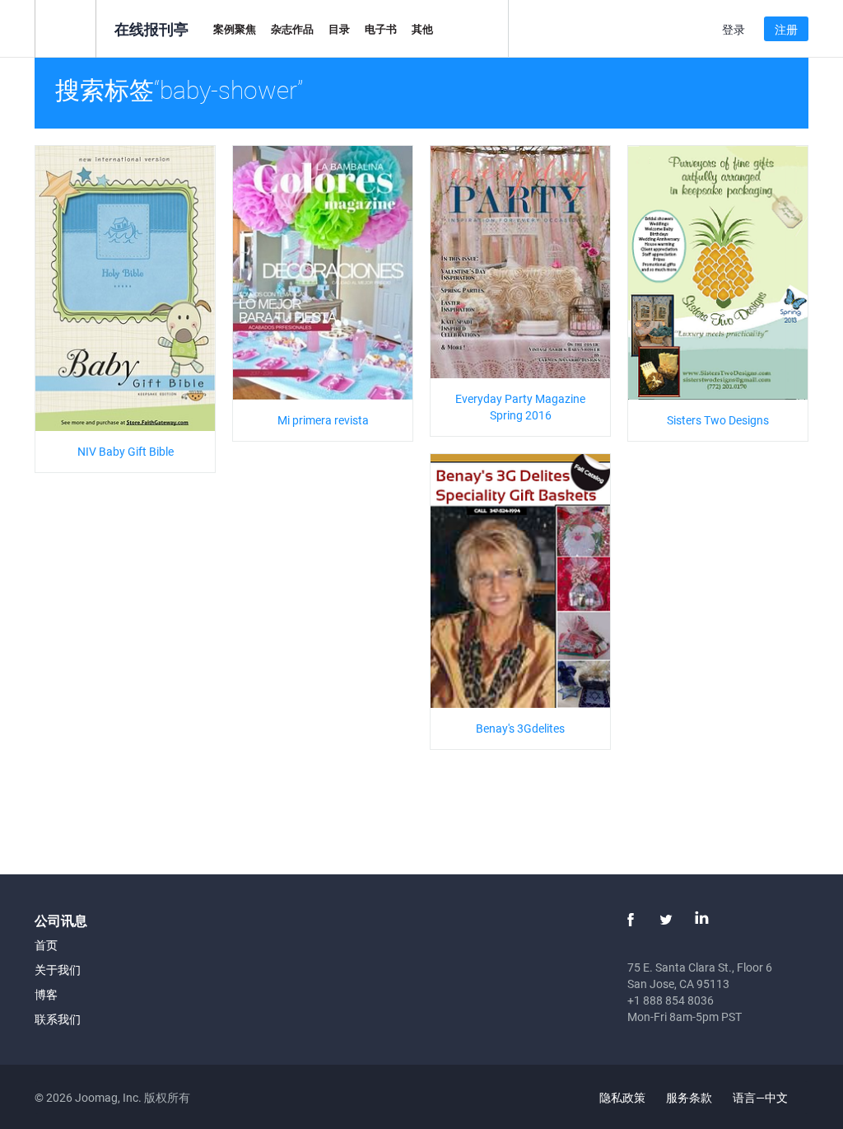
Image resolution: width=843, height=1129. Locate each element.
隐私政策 (622, 1097)
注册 (786, 29)
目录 (339, 28)
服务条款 (689, 1097)
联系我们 (58, 1019)
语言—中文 (761, 1097)
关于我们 (58, 969)
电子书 (381, 28)
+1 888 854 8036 (670, 1000)
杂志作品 (292, 28)
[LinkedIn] (701, 919)
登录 (733, 29)
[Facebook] (630, 919)
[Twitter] (666, 919)
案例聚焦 (234, 28)
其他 (422, 28)
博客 (46, 994)
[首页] (65, 27)
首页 (46, 945)
